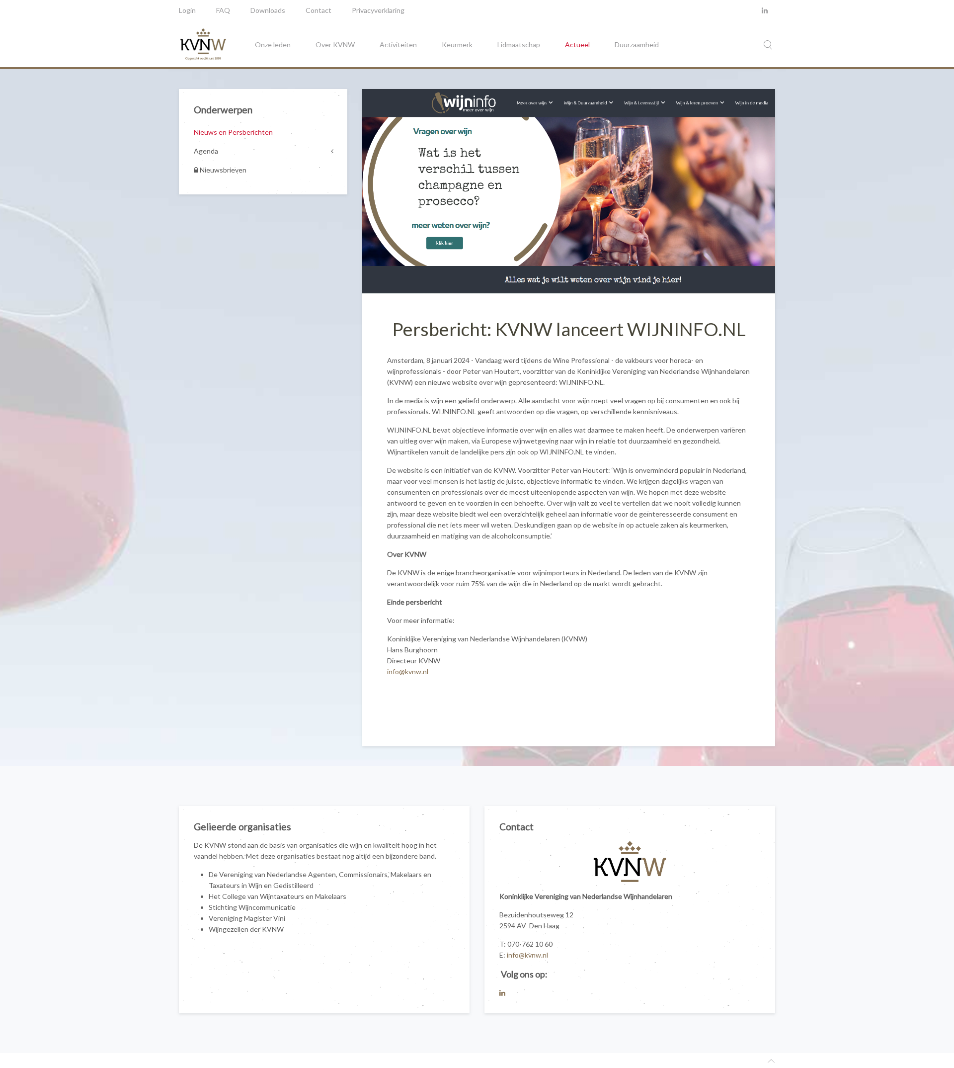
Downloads (267, 10)
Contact (318, 10)
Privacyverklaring (378, 10)
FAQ (223, 10)
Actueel (577, 44)
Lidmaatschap (518, 44)
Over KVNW (335, 44)
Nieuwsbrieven (222, 170)
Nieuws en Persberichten (233, 132)
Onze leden (273, 44)
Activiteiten (398, 44)
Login (187, 10)
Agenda (206, 151)
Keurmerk (457, 44)
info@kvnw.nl (407, 671)
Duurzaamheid (637, 44)
